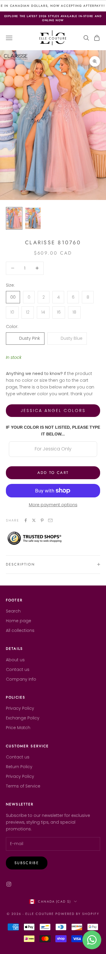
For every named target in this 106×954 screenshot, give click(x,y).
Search (13, 611)
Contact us (17, 669)
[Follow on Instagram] (9, 884)
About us (15, 660)
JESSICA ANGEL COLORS (53, 410)
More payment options (53, 505)
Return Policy (19, 767)
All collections (20, 630)
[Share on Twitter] (34, 520)
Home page (18, 621)
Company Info (21, 679)
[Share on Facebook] (25, 520)
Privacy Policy (20, 708)
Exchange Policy (22, 718)
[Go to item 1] (14, 218)
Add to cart (53, 472)
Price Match (18, 728)
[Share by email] (50, 520)
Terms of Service (23, 786)
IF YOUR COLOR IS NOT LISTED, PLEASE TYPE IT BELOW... (53, 430)
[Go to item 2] (33, 218)
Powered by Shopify (77, 913)
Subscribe (26, 863)
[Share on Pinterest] (42, 520)
